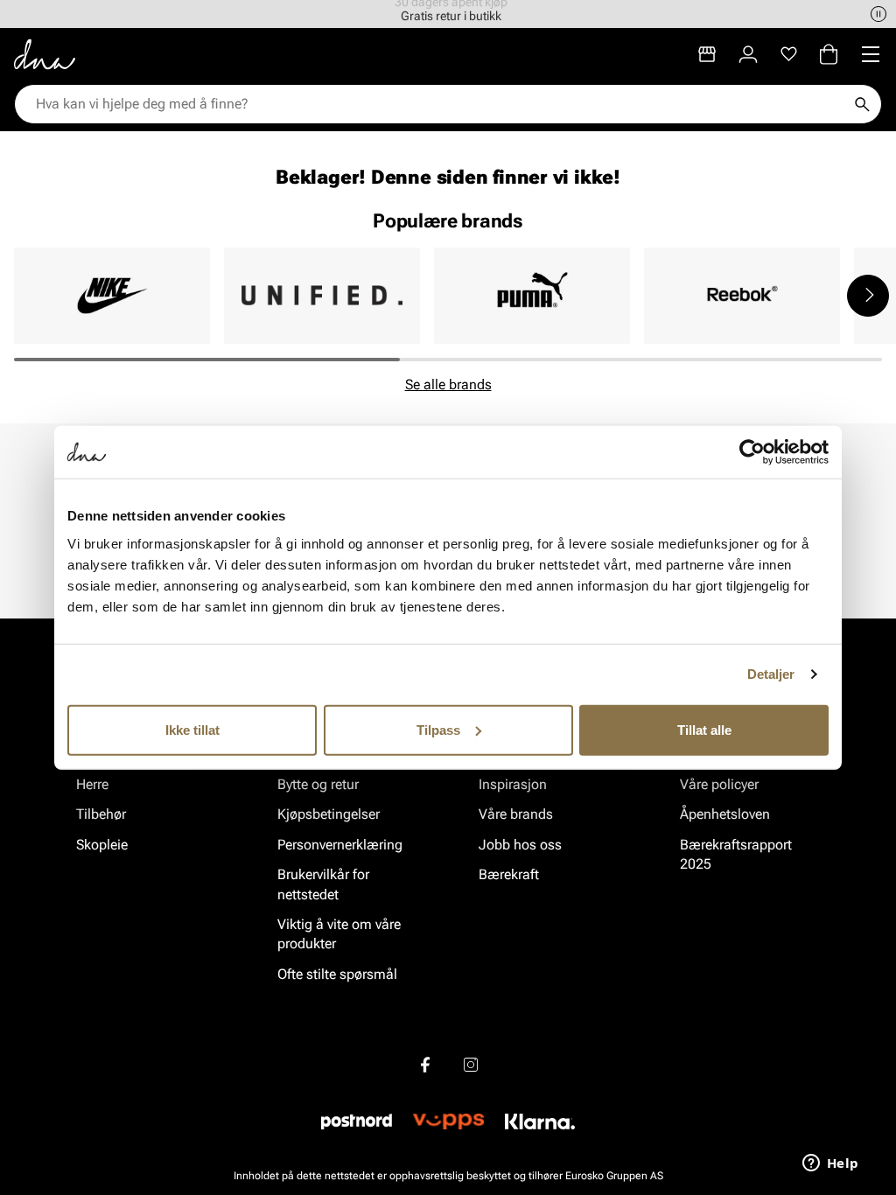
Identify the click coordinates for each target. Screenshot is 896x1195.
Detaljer (771, 674)
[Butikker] (707, 54)
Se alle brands (448, 384)
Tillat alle (704, 729)
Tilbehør (101, 814)
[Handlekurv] (828, 54)
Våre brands (516, 814)
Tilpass (438, 729)
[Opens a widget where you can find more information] (830, 1164)
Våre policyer (719, 784)
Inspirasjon (513, 784)
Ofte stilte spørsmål (337, 974)
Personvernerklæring (339, 844)
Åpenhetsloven (725, 814)
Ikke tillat (192, 729)
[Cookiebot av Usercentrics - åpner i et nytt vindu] (752, 452)
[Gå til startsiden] (44, 54)
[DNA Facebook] (425, 1065)
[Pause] (878, 14)
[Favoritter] (788, 54)
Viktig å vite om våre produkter (339, 934)
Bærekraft (509, 874)
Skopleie (102, 844)
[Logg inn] (748, 54)
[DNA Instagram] (471, 1065)
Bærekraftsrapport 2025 (736, 854)
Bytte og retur (318, 784)
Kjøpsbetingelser (328, 814)
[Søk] (862, 104)
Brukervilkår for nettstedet (323, 884)
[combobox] (439, 104)
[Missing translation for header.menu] (870, 54)
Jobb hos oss (520, 844)
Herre (92, 784)
